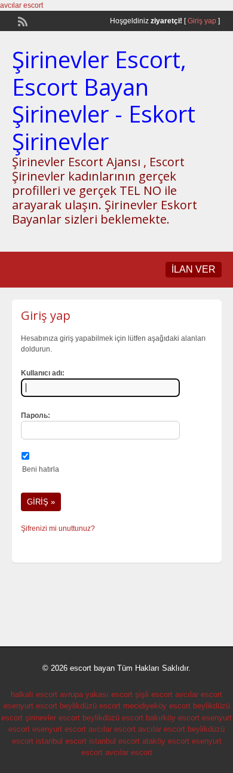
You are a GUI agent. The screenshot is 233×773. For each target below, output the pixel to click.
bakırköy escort (173, 717)
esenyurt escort (30, 705)
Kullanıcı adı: (43, 373)
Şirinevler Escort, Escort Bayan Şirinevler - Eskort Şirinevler (103, 100)
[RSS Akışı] (21, 20)
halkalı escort (34, 694)
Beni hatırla (40, 469)
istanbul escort (61, 741)
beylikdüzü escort (90, 705)
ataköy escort (165, 741)
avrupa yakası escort (96, 694)
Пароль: (35, 415)
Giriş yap (202, 21)
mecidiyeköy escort (157, 705)
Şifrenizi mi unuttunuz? (58, 528)
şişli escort (154, 694)
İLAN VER (193, 269)
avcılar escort (21, 5)
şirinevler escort (52, 717)
